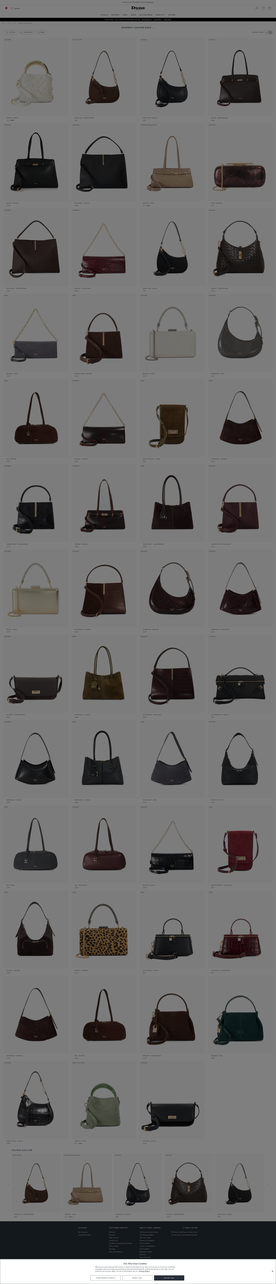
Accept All (169, 1278)
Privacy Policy (144, 1271)
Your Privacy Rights (105, 1278)
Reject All (137, 1278)
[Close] (272, 1271)
